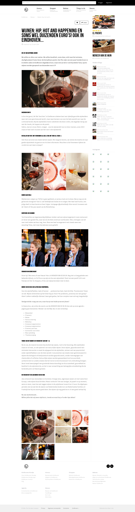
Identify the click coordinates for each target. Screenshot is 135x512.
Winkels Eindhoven (74, 475)
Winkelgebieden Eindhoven (77, 477)
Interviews (48, 497)
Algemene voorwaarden (54, 508)
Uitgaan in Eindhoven (51, 477)
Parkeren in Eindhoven (75, 479)
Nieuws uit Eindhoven (51, 491)
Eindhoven (75, 508)
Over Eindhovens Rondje (29, 475)
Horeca (47, 472)
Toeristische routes (98, 479)
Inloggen (100, 2)
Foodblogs (48, 493)
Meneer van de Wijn (102, 55)
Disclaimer (66, 508)
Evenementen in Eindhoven (29, 491)
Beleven (95, 472)
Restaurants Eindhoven (52, 475)
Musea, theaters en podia (100, 475)
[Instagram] (111, 466)
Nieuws (47, 488)
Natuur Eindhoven (98, 483)
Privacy (43, 508)
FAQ (23, 481)
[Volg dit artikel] (77, 22)
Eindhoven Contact (27, 479)
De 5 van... (48, 495)
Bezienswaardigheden (99, 481)
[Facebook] (108, 466)
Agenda (24, 488)
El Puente (97, 33)
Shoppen (72, 472)
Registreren (109, 2)
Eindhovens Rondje (28, 472)
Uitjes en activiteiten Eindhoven (102, 477)
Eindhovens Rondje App (28, 477)
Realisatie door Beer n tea (106, 508)
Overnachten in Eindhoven (53, 479)
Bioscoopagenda (27, 493)
